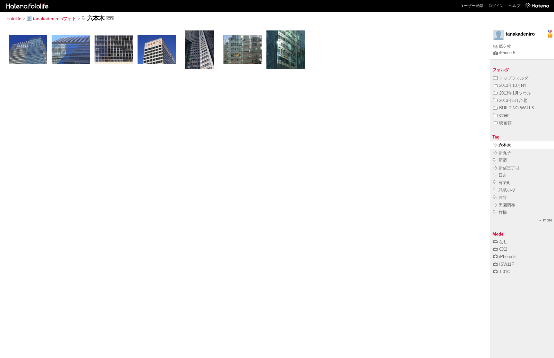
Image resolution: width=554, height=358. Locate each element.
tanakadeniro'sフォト (54, 18)
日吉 (503, 175)
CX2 (503, 249)
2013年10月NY (513, 85)
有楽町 (505, 182)
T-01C (504, 271)
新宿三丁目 (509, 167)
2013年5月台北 (513, 100)
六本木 (505, 145)
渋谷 (503, 197)
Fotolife (13, 18)
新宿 (503, 160)
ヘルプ (514, 6)
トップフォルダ (513, 78)
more (547, 220)
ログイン (496, 6)
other (503, 115)
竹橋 (503, 212)
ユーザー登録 (471, 6)
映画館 (505, 123)
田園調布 (507, 205)
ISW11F (506, 264)
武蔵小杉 (507, 189)
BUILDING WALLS (516, 107)
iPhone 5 (507, 52)
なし (503, 241)
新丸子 (505, 152)
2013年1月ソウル (515, 93)
